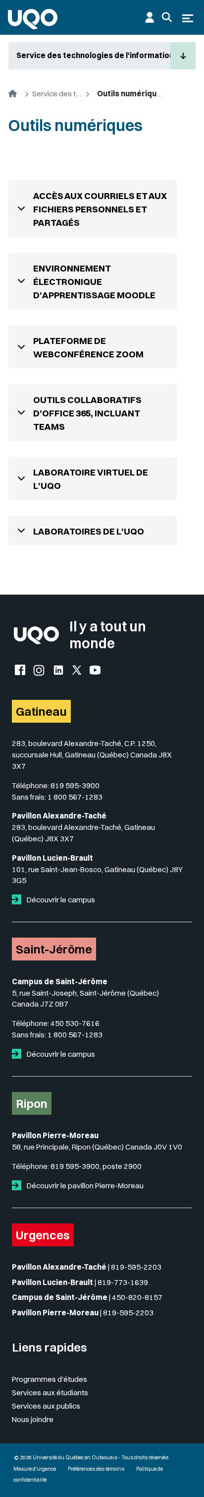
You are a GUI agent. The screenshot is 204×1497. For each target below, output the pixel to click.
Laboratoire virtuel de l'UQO (90, 479)
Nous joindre (32, 1419)
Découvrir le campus (60, 899)
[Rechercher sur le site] (167, 17)
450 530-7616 (75, 1023)
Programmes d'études (49, 1379)
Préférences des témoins (96, 1469)
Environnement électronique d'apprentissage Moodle (94, 282)
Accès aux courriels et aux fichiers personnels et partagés (100, 209)
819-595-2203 (136, 1267)
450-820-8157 (137, 1297)
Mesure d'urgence (34, 1469)
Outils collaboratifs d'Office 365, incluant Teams (87, 413)
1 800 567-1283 (75, 797)
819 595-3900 (75, 785)
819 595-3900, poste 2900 (96, 1166)
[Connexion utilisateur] (149, 17)
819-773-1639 (123, 1282)
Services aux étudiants (50, 1392)
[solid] (18, 899)
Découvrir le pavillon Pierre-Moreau (84, 1185)
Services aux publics (46, 1406)
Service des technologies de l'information (93, 55)
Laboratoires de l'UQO (88, 531)
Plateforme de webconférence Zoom (88, 347)
